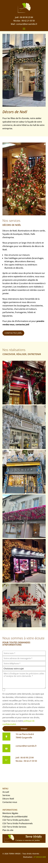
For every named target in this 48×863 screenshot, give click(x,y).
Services (6, 795)
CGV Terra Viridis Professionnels (17, 823)
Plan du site (7, 830)
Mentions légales (10, 813)
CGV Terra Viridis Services (14, 826)
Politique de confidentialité (14, 816)
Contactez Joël (13, 333)
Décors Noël (8, 798)
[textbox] (24, 668)
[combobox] (24, 668)
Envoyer (24, 728)
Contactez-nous (9, 802)
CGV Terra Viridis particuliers (15, 820)
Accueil (5, 792)
